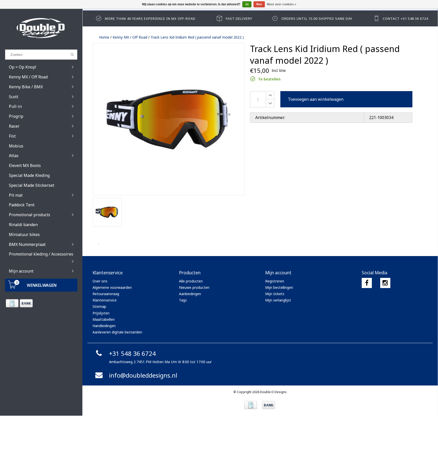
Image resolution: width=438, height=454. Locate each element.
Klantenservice (105, 300)
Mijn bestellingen (279, 287)
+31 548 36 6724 (132, 353)
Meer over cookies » (281, 4)
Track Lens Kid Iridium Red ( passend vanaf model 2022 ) (197, 37)
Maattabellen (104, 319)
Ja (247, 4)
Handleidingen (104, 325)
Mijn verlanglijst (278, 300)
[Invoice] (12, 303)
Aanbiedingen (190, 293)
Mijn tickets (274, 293)
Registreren (274, 281)
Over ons (100, 281)
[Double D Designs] (41, 27)
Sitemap (99, 306)
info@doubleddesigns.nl (143, 375)
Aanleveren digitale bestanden (117, 332)
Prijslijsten (101, 313)
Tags (183, 300)
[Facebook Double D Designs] (367, 283)
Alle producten (191, 281)
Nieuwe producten (194, 287)
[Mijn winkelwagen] (12, 287)
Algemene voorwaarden (112, 287)
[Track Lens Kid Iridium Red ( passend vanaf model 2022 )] (169, 119)
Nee (259, 4)
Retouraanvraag (106, 293)
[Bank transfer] (26, 303)
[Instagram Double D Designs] (385, 283)
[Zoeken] (72, 54)
